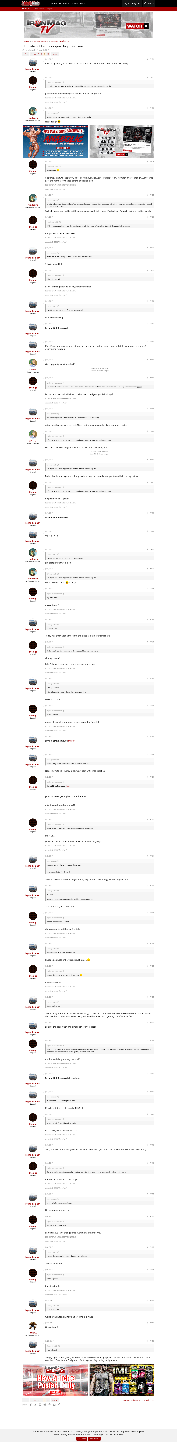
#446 (152, 1247)
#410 (152, 323)
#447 (152, 1270)
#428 (152, 754)
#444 (152, 1194)
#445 (152, 1216)
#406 (152, 217)
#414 (152, 409)
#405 (152, 195)
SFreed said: (51, 465)
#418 (152, 513)
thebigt (71, 740)
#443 (152, 1163)
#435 (152, 966)
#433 (152, 913)
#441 (152, 1114)
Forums (63, 3)
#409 (152, 301)
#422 (152, 588)
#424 (152, 642)
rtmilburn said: (52, 166)
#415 (152, 431)
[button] (68, 3)
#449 (152, 1323)
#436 (152, 997)
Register (50, 9)
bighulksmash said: (54, 82)
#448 (152, 1300)
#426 (152, 705)
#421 (152, 569)
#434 (152, 943)
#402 (152, 77)
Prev (26, 54)
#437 (152, 1022)
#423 (152, 619)
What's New (26, 9)
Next (54, 54)
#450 (152, 1341)
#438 (152, 1040)
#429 (152, 777)
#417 (152, 482)
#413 (152, 378)
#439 (152, 1074)
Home (54, 3)
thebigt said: (51, 113)
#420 (152, 549)
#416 (152, 460)
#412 (152, 360)
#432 (152, 885)
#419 (152, 531)
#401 (152, 59)
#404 (152, 161)
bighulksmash (29, 50)
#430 (152, 819)
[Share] (147, 59)
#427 (152, 736)
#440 (152, 1092)
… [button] (35, 54)
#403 (152, 108)
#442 (152, 1145)
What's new (77, 3)
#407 (152, 248)
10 (48, 54)
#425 (152, 678)
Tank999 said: (52, 1346)
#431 (152, 856)
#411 (152, 342)
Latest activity (39, 9)
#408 (152, 270)
